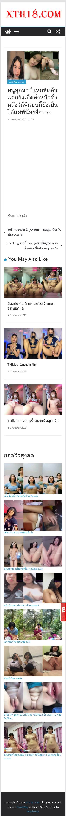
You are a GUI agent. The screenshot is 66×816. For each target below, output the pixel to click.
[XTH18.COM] (8, 31)
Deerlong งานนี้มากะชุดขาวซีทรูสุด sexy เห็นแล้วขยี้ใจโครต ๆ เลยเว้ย (32, 245)
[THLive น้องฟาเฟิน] (33, 331)
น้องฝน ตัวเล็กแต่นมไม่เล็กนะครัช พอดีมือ (30, 306)
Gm (32, 119)
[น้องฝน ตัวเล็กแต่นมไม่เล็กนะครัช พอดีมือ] (33, 270)
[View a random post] (58, 31)
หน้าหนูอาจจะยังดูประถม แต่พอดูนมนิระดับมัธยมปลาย (34, 232)
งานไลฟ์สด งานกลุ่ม (16, 82)
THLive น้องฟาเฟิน (21, 364)
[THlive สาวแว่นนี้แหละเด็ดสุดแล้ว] (33, 387)
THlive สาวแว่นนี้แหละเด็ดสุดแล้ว (33, 420)
